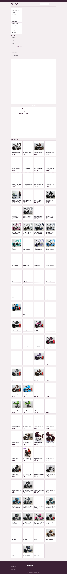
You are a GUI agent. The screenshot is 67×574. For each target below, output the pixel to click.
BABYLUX (13, 37)
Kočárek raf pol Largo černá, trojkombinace (49, 201)
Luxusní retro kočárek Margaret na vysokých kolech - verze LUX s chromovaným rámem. (16, 440)
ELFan (13, 40)
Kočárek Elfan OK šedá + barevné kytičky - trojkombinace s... (16, 201)
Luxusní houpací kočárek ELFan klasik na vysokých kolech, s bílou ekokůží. (39, 408)
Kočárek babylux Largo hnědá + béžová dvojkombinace (38, 378)
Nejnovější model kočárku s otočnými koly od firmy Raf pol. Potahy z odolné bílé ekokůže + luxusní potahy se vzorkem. (16, 149)
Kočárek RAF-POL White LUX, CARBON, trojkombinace (27, 217)
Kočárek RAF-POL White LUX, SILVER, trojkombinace (50, 233)
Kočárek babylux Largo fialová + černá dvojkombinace (27, 362)
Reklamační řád (54, 0)
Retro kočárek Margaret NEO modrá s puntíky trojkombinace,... (28, 555)
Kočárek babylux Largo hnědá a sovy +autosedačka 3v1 (38, 152)
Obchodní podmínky (15, 55)
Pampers (13, 44)
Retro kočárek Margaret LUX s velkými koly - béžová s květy (16, 442)
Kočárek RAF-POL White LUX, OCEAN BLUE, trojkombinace (50, 249)
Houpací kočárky (14, 12)
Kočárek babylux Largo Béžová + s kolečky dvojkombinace (39, 313)
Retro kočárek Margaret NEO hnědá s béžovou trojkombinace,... (50, 539)
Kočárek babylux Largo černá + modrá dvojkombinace (50, 330)
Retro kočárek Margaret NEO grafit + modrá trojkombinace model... (16, 507)
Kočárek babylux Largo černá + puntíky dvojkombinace (16, 346)
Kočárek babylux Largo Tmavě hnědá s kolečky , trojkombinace (38, 297)
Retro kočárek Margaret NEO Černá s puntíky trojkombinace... (28, 491)
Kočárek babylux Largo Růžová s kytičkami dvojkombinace (50, 394)
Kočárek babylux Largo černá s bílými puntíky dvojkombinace (38, 346)
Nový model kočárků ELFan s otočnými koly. (15, 166)
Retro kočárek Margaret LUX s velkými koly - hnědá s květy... (27, 459)
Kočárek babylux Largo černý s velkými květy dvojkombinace (16, 362)
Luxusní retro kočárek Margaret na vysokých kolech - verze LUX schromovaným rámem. (39, 440)
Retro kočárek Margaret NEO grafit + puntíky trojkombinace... (27, 507)
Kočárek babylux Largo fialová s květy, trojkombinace (38, 281)
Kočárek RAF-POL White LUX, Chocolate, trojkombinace (16, 152)
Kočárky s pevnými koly (15, 8)
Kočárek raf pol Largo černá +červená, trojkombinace (38, 201)
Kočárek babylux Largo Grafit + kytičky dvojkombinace (27, 378)
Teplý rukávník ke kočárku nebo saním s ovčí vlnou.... (38, 555)
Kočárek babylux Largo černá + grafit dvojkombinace (16, 426)
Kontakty (13, 51)
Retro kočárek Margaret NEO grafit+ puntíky (16, 539)
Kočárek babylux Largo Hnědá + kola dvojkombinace (50, 378)
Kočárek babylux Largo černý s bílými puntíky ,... (16, 281)
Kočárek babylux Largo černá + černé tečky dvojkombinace (16, 330)
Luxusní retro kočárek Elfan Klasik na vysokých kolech (39, 424)
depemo (13, 43)
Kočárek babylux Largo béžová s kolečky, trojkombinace (27, 265)
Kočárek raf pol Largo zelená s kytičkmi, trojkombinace (16, 217)
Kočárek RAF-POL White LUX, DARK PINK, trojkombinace (16, 233)
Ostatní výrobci (19, 46)
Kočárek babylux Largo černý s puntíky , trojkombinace (27, 281)
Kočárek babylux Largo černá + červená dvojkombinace (27, 330)
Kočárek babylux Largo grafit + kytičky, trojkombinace (50, 281)
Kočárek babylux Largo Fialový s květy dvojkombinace (50, 362)
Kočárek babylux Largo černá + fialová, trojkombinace (38, 265)
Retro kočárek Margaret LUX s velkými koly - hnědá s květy (16, 459)
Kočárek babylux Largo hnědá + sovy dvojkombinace (16, 394)
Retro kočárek (14, 14)
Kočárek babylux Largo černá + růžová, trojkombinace (27, 152)
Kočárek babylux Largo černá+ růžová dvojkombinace (50, 346)
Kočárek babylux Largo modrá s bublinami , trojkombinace (50, 152)
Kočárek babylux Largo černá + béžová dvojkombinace (50, 313)
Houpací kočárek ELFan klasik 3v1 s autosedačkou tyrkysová (50, 410)
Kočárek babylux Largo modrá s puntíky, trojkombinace (27, 297)
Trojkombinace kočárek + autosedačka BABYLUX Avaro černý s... (27, 314)
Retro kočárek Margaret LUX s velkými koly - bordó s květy (38, 442)
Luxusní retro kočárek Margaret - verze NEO (39, 472)
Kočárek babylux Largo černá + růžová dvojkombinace (27, 346)
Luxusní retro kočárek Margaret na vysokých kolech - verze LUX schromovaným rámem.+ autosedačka (27, 439)
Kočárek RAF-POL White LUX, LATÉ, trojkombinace (27, 233)
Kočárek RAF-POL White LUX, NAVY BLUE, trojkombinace (38, 233)
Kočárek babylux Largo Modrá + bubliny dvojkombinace (27, 394)
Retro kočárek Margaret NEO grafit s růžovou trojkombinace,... (39, 523)
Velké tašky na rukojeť (15, 30)
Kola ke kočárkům (14, 21)
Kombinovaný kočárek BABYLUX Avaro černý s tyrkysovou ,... (16, 313)
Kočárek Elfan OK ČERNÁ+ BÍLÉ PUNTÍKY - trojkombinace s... (50, 169)
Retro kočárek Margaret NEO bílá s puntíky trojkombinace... (50, 475)
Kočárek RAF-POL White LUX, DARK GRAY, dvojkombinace (38, 217)
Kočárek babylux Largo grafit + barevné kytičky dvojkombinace (16, 378)
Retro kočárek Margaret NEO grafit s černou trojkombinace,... (27, 523)
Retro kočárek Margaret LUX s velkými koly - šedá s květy (16, 475)
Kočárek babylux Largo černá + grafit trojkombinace (27, 426)
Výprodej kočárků (16, 4)
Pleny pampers (14, 25)
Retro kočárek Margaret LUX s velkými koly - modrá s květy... (50, 459)
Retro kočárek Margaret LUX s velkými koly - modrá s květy (38, 459)
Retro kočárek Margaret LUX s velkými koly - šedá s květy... (27, 475)
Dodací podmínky (41, 0)
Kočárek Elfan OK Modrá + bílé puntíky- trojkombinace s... (38, 185)
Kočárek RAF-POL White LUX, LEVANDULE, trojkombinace (38, 249)
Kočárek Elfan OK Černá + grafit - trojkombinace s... (38, 169)
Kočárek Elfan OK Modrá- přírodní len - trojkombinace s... (50, 185)
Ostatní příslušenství (15, 23)
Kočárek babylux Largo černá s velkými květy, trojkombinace (50, 265)
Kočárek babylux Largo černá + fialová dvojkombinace (38, 330)
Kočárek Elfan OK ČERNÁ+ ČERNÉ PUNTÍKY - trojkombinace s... (16, 185)
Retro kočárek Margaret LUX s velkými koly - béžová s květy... (27, 442)
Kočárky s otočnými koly (15, 10)
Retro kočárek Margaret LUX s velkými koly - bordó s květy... (50, 442)
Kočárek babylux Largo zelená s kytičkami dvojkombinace (16, 410)
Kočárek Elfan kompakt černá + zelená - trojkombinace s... (27, 169)
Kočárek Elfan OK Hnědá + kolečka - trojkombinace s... (27, 185)
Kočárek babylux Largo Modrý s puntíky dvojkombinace (38, 394)
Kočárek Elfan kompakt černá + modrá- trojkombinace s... (16, 169)
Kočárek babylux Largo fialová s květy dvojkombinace (38, 362)
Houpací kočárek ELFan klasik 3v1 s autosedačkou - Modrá (39, 410)
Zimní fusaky (14, 32)
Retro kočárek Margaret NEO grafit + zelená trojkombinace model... (50, 507)
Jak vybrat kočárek (48, 0)
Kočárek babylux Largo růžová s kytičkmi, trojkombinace (27, 249)
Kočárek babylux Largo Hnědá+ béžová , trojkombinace (16, 297)
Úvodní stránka (36, 0)
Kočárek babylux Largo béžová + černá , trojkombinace (16, 265)
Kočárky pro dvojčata (15, 19)
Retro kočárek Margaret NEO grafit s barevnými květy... (16, 523)
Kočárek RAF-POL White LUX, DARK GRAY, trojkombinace (50, 217)
